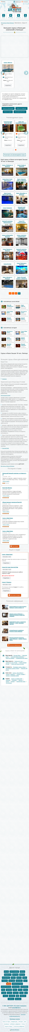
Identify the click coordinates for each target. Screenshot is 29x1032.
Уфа (17, 996)
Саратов (10, 993)
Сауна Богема (7, 264)
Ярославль (18, 999)
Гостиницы (9, 683)
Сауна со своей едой (16, 678)
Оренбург (8, 989)
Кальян (13, 681)
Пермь (14, 989)
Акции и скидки (8, 1026)
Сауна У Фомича (23, 318)
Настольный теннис (5, 395)
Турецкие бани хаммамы (17, 657)
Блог (25, 1021)
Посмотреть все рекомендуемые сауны (14, 154)
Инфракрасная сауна (21, 658)
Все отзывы (15, 546)
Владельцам (18, 1)
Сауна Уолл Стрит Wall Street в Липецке (7, 179)
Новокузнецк (16, 986)
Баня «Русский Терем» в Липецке (21, 278)
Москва (6, 971)
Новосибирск (24, 986)
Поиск (25, 17)
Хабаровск (23, 996)
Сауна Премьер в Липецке (21, 264)
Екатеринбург (6, 977)
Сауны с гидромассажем (12, 675)
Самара (4, 993)
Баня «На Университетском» (21, 122)
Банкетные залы (21, 681)
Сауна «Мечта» (8, 62)
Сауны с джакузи (10, 674)
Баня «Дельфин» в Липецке (21, 194)
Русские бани (16, 655)
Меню (3, 17)
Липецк (8, 983)
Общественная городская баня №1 (12, 502)
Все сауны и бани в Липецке (7, 466)
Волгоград (15, 974)
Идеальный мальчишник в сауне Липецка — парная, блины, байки (18, 639)
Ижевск (13, 977)
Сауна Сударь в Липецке (21, 165)
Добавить (25, 1)
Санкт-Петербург (14, 971)
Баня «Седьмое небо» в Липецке (21, 179)
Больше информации (15, 645)
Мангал (21, 680)
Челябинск (11, 999)
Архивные (6, 1024)
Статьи (23, 1024)
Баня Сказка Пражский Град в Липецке (7, 194)
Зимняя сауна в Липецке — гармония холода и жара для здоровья (17, 615)
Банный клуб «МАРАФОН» (21, 208)
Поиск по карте (7, 111)
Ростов (20, 989)
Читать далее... (6, 481)
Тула (26, 993)
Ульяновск (12, 996)
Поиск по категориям (8, 108)
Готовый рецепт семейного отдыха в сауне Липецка (16, 631)
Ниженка (4, 379)
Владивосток (8, 974)
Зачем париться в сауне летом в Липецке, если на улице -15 (17, 607)
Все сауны (10, 17)
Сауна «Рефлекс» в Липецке (7, 165)
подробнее (8, 85)
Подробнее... (6, 563)
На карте (18, 17)
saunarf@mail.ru (16, 1007)
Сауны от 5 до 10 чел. (11, 662)
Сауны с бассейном (18, 673)
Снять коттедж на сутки (17, 664)
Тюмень (5, 996)
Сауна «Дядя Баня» (10, 312)
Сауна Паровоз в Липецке (7, 250)
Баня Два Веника (9, 344)
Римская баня (5, 448)
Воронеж (22, 974)
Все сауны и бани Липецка (7, 23)
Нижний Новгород (6, 986)
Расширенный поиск (20, 111)
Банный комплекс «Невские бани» (21, 250)
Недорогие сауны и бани (12, 668)
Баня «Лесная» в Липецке (7, 278)
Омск (3, 989)
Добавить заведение (15, 1024)
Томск (21, 993)
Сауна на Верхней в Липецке (7, 236)
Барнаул (22, 971)
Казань (24, 977)
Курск (25, 980)
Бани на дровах (10, 658)
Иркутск (19, 977)
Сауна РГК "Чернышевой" (21, 222)
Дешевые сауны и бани (19, 667)
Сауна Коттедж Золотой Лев (8, 122)
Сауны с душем (21, 674)
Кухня (7, 681)
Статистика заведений (19, 1026)
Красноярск (19, 980)
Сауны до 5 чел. (18, 661)
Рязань (25, 989)
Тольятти (16, 993)
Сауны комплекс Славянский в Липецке (21, 236)
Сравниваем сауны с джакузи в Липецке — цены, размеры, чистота (17, 623)
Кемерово (4, 980)
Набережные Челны (17, 983)
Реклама (21, 1021)
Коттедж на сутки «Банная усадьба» (24, 313)
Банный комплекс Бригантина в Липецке (7, 222)
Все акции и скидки (15, 595)
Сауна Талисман (7, 208)
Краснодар (11, 980)
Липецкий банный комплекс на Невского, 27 (14, 474)
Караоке (8, 680)
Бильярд (14, 680)
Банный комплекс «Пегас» (9, 319)
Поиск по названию (21, 108)
